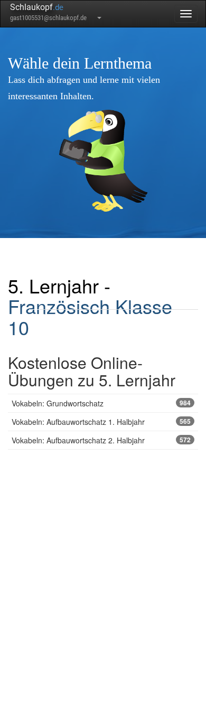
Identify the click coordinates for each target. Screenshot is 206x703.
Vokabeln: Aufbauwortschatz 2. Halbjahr (101, 440)
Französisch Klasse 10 (90, 316)
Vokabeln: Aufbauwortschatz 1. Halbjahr (101, 421)
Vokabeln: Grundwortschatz (101, 403)
